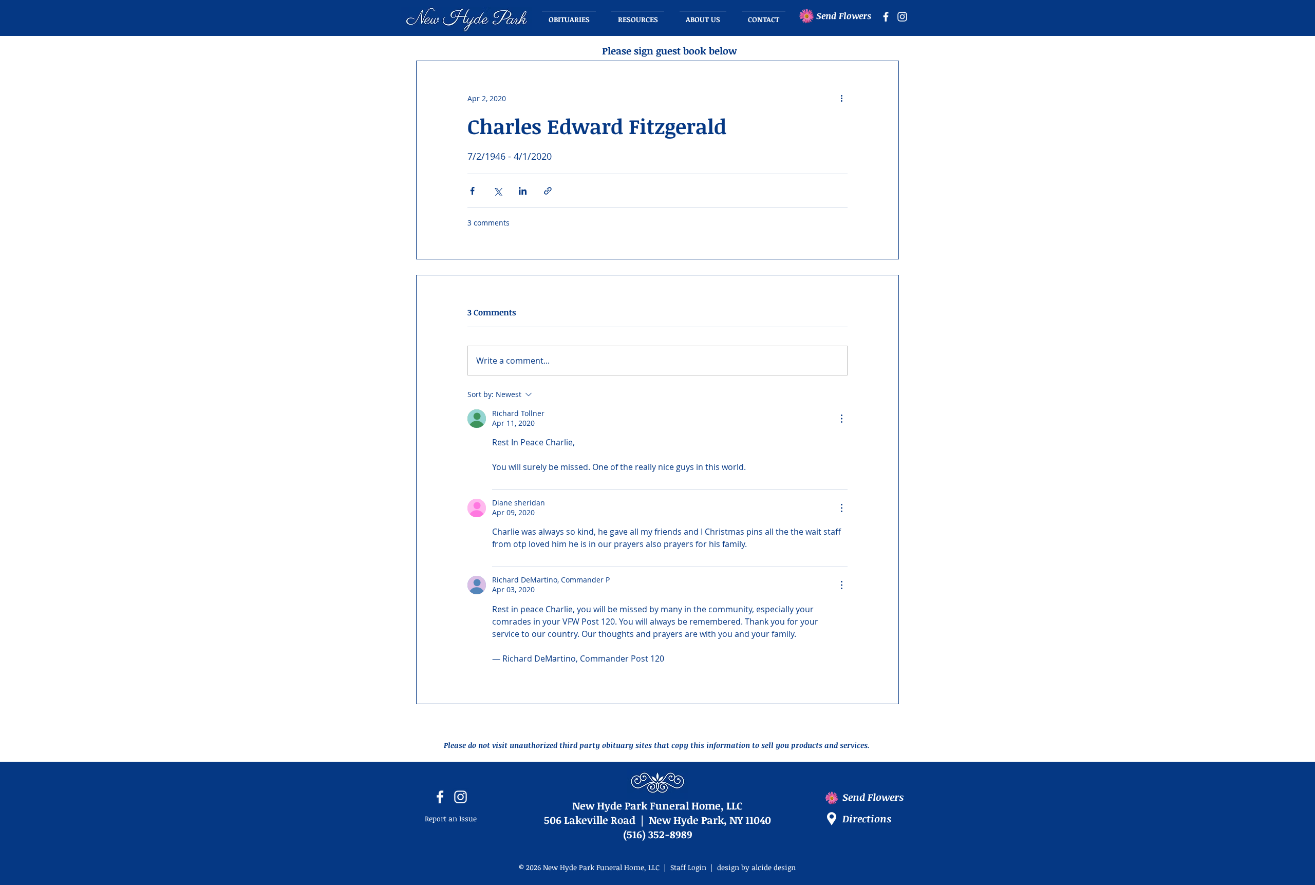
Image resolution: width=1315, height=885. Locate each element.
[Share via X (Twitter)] (497, 191)
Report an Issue (451, 818)
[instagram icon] (902, 16)
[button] (703, 15)
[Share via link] (548, 191)
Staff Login (688, 867)
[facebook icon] (885, 16)
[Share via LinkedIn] (523, 191)
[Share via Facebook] (472, 191)
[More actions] (841, 98)
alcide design (774, 867)
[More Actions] (841, 418)
